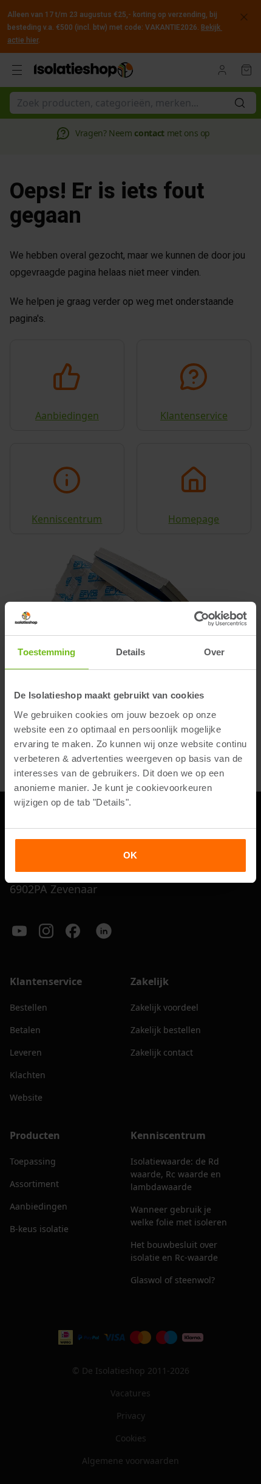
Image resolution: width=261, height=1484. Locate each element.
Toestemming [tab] (46, 652)
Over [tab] (214, 652)
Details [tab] (131, 652)
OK (130, 855)
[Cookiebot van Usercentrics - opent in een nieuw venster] (194, 619)
